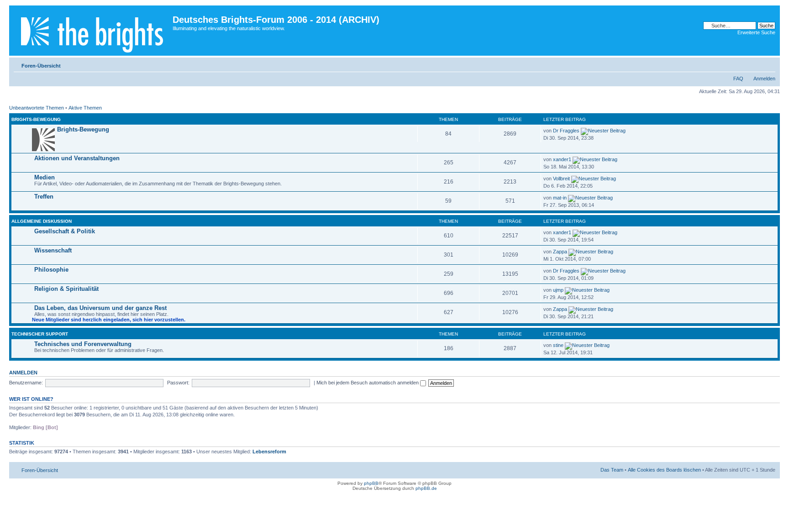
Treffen (43, 196)
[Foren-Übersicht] (92, 30)
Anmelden (764, 78)
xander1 (562, 159)
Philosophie (51, 269)
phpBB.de (426, 488)
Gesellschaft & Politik (64, 231)
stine (558, 345)
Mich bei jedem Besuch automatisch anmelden (368, 382)
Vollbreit (561, 178)
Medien (44, 177)
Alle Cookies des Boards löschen (664, 470)
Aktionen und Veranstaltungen (77, 158)
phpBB (371, 483)
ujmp (558, 290)
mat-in (560, 197)
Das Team (611, 470)
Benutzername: (26, 382)
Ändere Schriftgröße (768, 64)
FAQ (738, 78)
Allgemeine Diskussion (41, 221)
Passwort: (178, 382)
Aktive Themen (85, 107)
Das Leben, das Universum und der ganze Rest (100, 308)
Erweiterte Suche (756, 32)
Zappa (560, 251)
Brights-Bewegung (36, 119)
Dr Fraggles (566, 130)
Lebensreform (269, 451)
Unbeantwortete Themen (36, 107)
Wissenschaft (53, 250)
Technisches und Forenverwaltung (83, 344)
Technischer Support (39, 333)
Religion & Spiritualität (66, 288)
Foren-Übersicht (41, 65)
